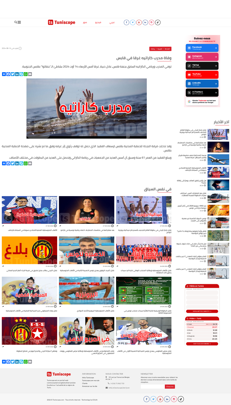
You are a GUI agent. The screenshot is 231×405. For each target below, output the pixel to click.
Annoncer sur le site (89, 386)
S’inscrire (169, 387)
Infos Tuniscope (88, 377)
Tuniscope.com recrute (90, 380)
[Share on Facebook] (117, 226)
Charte (84, 383)
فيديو (98, 22)
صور (85, 22)
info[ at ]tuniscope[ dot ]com (119, 388)
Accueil (167, 48)
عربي (112, 22)
